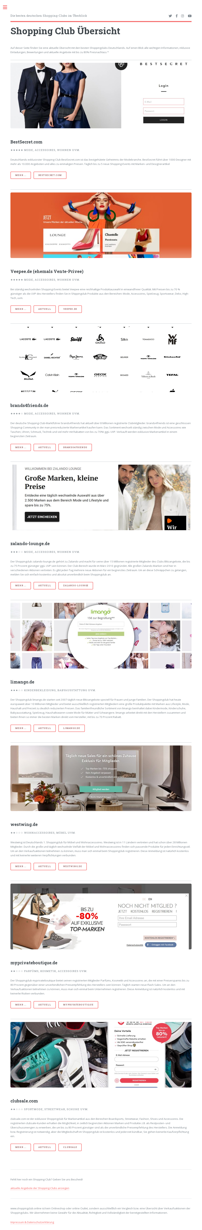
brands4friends (75, 447)
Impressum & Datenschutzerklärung (32, 1222)
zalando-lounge (75, 585)
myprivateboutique (78, 1004)
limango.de (71, 728)
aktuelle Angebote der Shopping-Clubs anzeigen (39, 1188)
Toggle (7, 7)
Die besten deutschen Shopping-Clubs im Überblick (48, 16)
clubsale (70, 1147)
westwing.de (72, 866)
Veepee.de (70, 309)
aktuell (44, 309)
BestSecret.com (50, 175)
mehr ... (20, 175)
